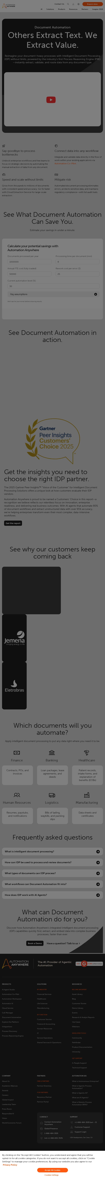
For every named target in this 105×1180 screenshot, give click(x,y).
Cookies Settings (52, 1175)
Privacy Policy (10, 1165)
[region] (52, 1165)
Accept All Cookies (52, 1170)
